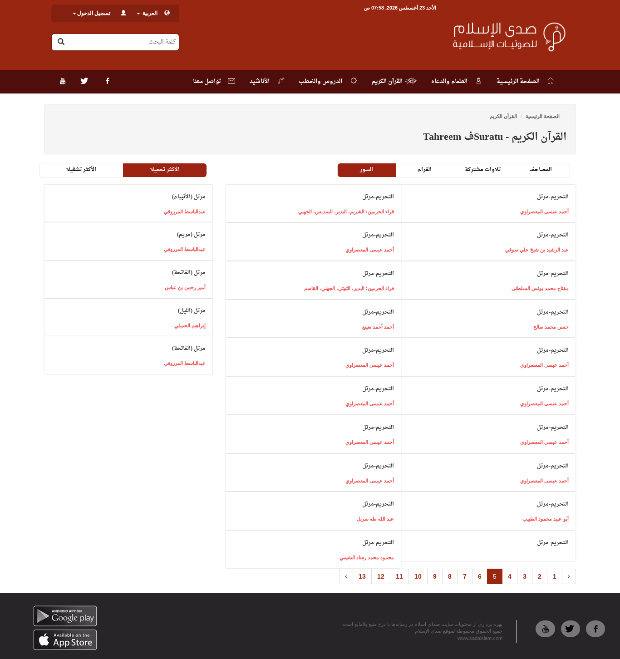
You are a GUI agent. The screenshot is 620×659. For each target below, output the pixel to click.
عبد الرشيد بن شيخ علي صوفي (537, 249)
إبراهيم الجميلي (190, 325)
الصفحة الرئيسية (543, 116)
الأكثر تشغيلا (81, 170)
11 (399, 576)
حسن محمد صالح (551, 327)
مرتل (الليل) (192, 311)
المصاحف (540, 170)
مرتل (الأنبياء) (189, 197)
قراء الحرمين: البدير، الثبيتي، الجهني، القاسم (349, 288)
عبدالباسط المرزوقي (185, 211)
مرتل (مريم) (191, 235)
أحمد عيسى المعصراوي (544, 211)
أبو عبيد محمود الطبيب (545, 518)
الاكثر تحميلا (165, 170)
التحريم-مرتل (553, 197)
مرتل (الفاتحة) (189, 273)
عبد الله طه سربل (375, 518)
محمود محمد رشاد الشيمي (367, 557)
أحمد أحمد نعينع (378, 327)
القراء (425, 170)
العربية (149, 13)
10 (418, 576)
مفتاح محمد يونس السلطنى (540, 288)
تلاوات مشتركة (483, 170)
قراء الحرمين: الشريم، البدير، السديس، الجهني (346, 211)
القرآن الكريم (503, 116)
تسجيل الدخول (93, 13)
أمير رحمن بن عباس (185, 287)
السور (366, 170)
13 (362, 576)
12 (380, 576)
